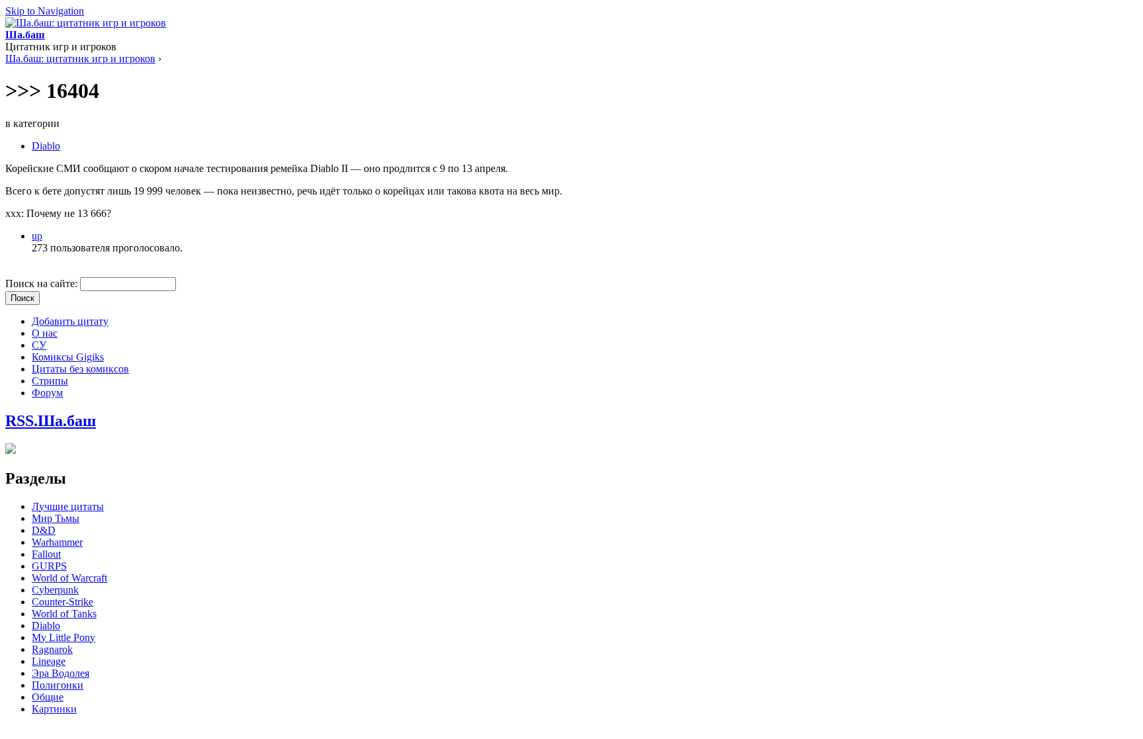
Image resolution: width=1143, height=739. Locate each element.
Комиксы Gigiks (68, 357)
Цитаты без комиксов (80, 368)
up (37, 235)
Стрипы (50, 380)
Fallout (46, 554)
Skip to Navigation (44, 11)
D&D (44, 530)
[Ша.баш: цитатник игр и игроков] (85, 22)
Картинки (54, 709)
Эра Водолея (60, 673)
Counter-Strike (62, 601)
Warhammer (57, 542)
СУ (39, 345)
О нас (45, 333)
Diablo (46, 146)
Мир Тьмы (55, 518)
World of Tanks (64, 613)
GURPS (49, 566)
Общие (48, 697)
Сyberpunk (55, 589)
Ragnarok (52, 649)
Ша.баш (25, 34)
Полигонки (57, 685)
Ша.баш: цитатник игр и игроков (80, 58)
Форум (47, 392)
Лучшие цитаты (68, 506)
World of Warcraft (69, 578)
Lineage (48, 661)
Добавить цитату (70, 321)
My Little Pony (63, 637)
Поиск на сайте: (42, 283)
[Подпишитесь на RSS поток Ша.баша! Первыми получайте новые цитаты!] (10, 450)
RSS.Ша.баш (50, 420)
